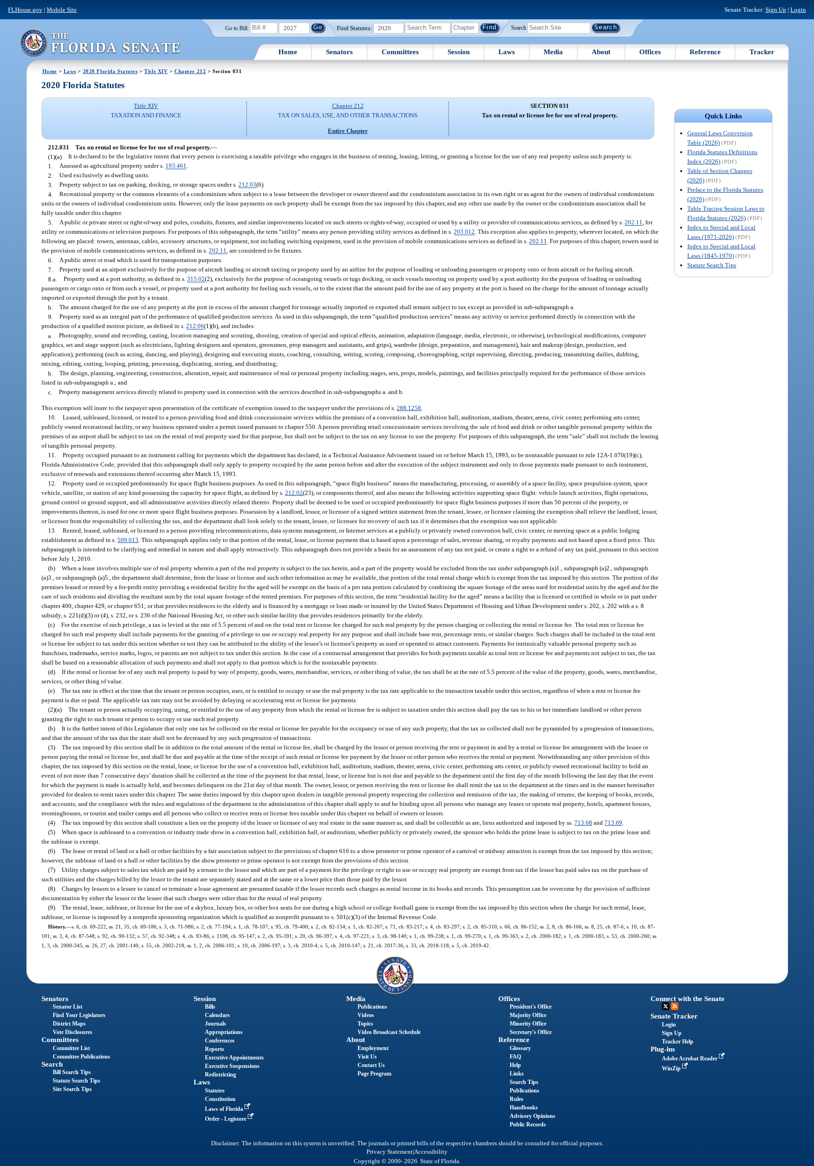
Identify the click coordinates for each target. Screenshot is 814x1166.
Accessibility (431, 1152)
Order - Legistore (226, 1119)
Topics (365, 1023)
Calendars (217, 1015)
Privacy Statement (389, 1152)
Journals (215, 1023)
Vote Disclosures (72, 1032)
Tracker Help (677, 1041)
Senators (339, 52)
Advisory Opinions (532, 1116)
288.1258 (409, 407)
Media (553, 52)
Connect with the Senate (687, 998)
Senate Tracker (674, 1016)
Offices (650, 52)
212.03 (247, 185)
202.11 (634, 222)
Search (518, 27)
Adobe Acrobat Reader (690, 1058)
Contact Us (371, 1065)
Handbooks (524, 1107)
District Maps (69, 1023)
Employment (373, 1048)
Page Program (374, 1073)
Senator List (67, 1006)
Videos (366, 1015)
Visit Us (367, 1056)
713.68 (583, 822)
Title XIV (156, 71)
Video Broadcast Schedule (389, 1032)
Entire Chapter (348, 130)
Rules (516, 1099)
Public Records (528, 1124)
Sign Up (775, 9)
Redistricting (220, 1074)
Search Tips (524, 1082)
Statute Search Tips (711, 265)
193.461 (176, 166)
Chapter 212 (190, 71)
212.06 (195, 326)
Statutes (215, 1090)
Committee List (71, 1048)
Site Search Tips (72, 1089)
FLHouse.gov (25, 9)
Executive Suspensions (232, 1066)
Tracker (761, 52)
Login (798, 9)
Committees (400, 52)
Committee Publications (81, 1056)
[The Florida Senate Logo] (100, 43)
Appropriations (224, 1032)
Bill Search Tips (72, 1072)
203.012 (464, 232)
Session (459, 52)
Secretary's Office (531, 1032)
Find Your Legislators (79, 1015)
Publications (372, 1006)
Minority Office (528, 1023)
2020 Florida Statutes (110, 71)
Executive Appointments (234, 1057)
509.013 (127, 539)
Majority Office (528, 1015)
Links (517, 1073)
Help (515, 1065)
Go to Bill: (237, 28)
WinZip (672, 1068)
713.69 (613, 822)
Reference (705, 52)
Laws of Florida (224, 1109)
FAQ (515, 1056)
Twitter (665, 1006)
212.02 (294, 492)
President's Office (531, 1006)
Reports (214, 1049)
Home (287, 52)
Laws (506, 52)
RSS (674, 1006)
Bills (210, 1006)
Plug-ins (663, 1049)
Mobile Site (62, 9)
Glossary (520, 1048)
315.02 (196, 279)
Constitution (220, 1099)
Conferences (220, 1040)
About (601, 52)
